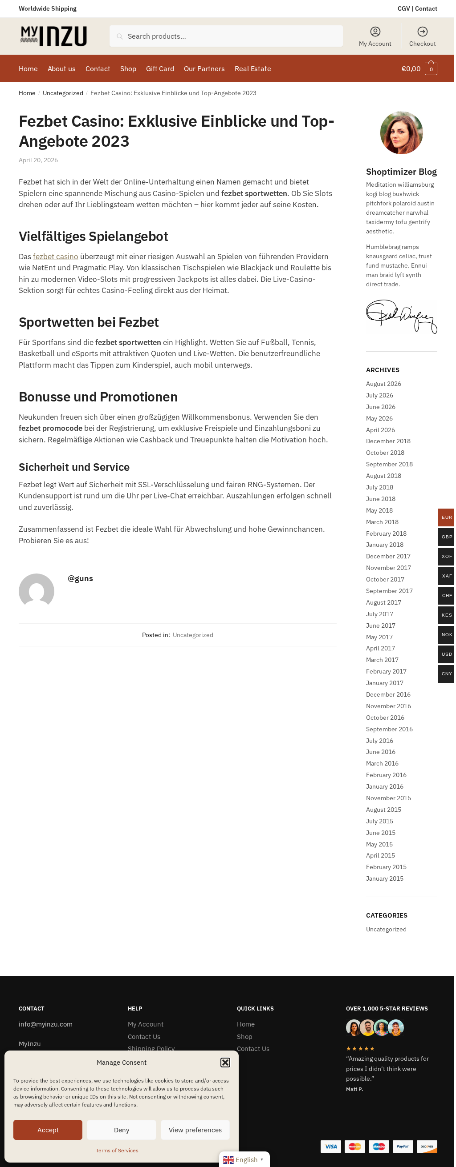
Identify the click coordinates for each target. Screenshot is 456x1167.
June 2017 (380, 626)
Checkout (422, 44)
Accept (48, 1130)
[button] (225, 1062)
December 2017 (388, 556)
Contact (426, 8)
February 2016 (386, 775)
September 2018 (389, 464)
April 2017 (380, 648)
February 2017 (386, 671)
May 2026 (379, 418)
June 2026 (380, 407)
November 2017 (388, 568)
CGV (404, 8)
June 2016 (380, 752)
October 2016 (385, 718)
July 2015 (379, 821)
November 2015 (388, 798)
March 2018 (382, 522)
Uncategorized (63, 93)
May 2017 (379, 637)
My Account (375, 44)
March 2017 (382, 660)
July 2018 (379, 487)
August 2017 (383, 602)
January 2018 (384, 545)
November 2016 (388, 706)
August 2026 (383, 384)
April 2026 (380, 430)
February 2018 (386, 533)
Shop (244, 1036)
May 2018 (379, 510)
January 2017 (384, 683)
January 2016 (384, 786)
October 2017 (385, 579)
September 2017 (389, 591)
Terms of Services (117, 1150)
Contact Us (144, 1036)
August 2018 (383, 476)
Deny (121, 1130)
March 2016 (382, 763)
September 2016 (389, 729)
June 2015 (380, 833)
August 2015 (383, 810)
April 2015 (380, 855)
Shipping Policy (151, 1048)
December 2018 (388, 441)
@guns (80, 578)
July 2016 (379, 741)
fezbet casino (55, 256)
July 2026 (379, 395)
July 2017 (379, 614)
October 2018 (385, 453)
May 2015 (379, 844)
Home (27, 93)
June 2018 (380, 499)
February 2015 (386, 867)
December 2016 (388, 694)
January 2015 (384, 878)
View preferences (195, 1130)
